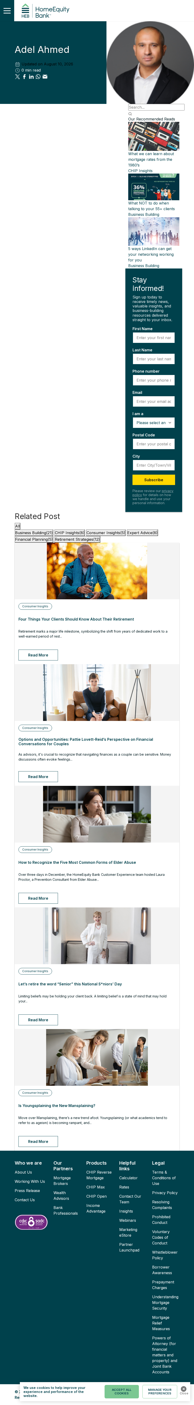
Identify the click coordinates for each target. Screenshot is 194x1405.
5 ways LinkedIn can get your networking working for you (151, 254)
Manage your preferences (159, 1391)
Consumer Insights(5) (106, 532)
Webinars (127, 1220)
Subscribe (153, 479)
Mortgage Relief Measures (161, 1323)
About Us (23, 1172)
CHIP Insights (140, 170)
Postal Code (143, 435)
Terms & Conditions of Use (164, 1178)
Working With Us (30, 1181)
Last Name (142, 350)
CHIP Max (95, 1187)
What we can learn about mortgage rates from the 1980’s (151, 159)
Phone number (146, 371)
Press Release (27, 1190)
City (136, 456)
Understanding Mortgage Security (165, 1302)
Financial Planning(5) (34, 539)
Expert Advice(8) (142, 532)
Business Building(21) (34, 532)
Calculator (128, 1177)
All (17, 526)
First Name (142, 328)
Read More (38, 655)
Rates (124, 1187)
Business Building (143, 214)
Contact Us (25, 1199)
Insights (126, 1211)
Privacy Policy (165, 1192)
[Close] (183, 1389)
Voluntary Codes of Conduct (161, 1237)
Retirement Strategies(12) (77, 539)
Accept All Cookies (121, 1391)
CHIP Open (96, 1196)
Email (137, 392)
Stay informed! (148, 284)
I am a (137, 413)
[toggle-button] (7, 10)
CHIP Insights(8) (69, 532)
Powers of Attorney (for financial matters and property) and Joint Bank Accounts (164, 1355)
